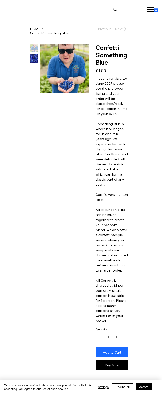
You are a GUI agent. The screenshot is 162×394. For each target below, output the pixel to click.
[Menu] (150, 9)
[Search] (115, 9)
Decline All (123, 387)
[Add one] (116, 337)
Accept (143, 387)
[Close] (156, 387)
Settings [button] (103, 387)
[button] (156, 9)
